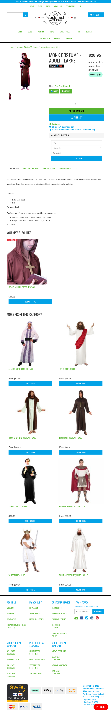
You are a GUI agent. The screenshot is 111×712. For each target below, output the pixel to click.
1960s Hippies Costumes (34, 666)
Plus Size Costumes (37, 659)
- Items (95, 14)
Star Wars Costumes (11, 652)
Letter (89, 31)
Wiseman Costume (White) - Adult (73, 575)
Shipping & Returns (31, 168)
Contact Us (70, 6)
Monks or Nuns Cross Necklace (22, 287)
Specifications (49, 168)
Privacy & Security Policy (59, 634)
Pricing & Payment (59, 619)
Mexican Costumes (59, 665)
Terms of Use (57, 607)
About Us (58, 6)
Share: (52, 66)
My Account (34, 607)
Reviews (62, 168)
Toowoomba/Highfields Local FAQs (16, 626)
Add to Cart (77, 110)
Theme (78, 31)
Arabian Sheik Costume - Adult (22, 368)
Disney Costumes (13, 659)
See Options (30, 383)
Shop (40, 6)
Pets (56, 38)
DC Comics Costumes (11, 675)
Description (14, 168)
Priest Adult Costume (18, 506)
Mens (52, 31)
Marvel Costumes (59, 651)
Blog (48, 6)
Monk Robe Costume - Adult (71, 437)
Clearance (68, 38)
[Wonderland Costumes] (55, 17)
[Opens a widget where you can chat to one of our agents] (100, 707)
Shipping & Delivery (59, 613)
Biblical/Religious (31, 47)
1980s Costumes (35, 673)
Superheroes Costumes (34, 652)
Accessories (65, 31)
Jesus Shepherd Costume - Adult (23, 437)
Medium (67, 91)
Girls (20, 31)
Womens (41, 31)
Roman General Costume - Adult (72, 506)
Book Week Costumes (56, 658)
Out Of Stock (30, 301)
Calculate (77, 158)
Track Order (34, 613)
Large (55, 91)
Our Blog (10, 613)
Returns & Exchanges (56, 626)
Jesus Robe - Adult (67, 368)
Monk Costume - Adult (50, 47)
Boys (30, 31)
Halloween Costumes (11, 666)
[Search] (25, 14)
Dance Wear (44, 38)
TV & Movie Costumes (56, 672)
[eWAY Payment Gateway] (17, 693)
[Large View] (10, 96)
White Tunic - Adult (17, 575)
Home (32, 6)
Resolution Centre (36, 619)
